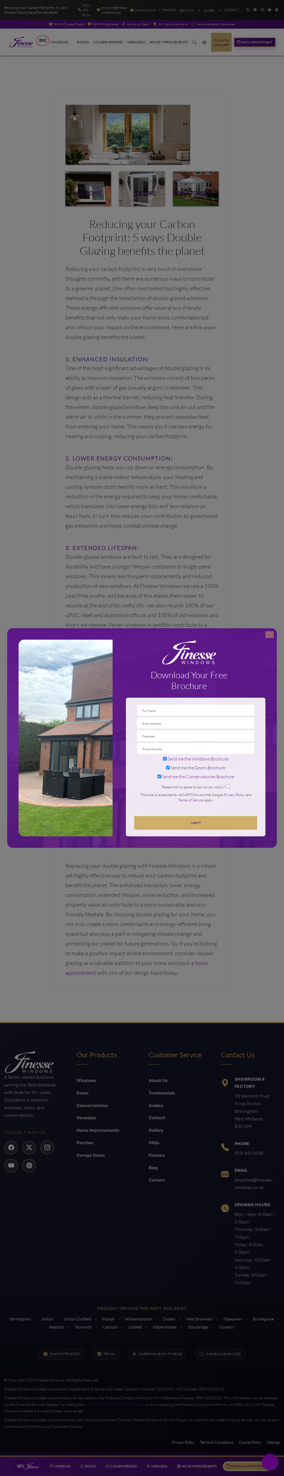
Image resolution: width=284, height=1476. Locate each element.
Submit (196, 823)
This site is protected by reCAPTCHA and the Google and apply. (195, 797)
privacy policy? (214, 787)
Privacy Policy (234, 794)
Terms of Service (191, 800)
